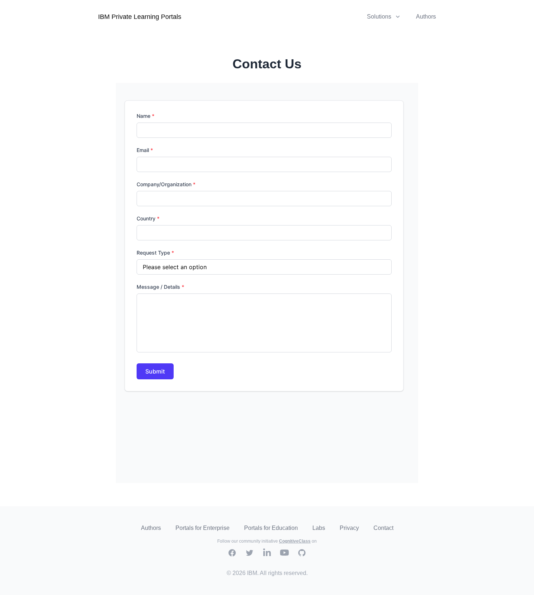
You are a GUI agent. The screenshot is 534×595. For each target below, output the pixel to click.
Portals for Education (271, 528)
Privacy (349, 528)
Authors (426, 16)
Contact (383, 528)
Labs (318, 528)
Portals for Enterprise (202, 528)
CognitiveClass (295, 541)
